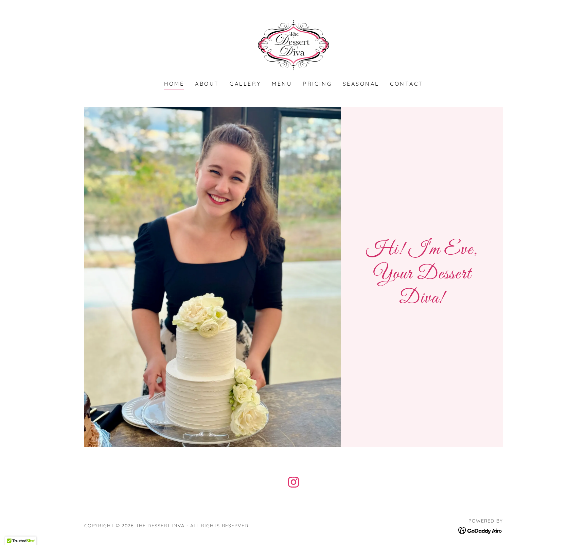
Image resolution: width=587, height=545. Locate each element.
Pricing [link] (317, 83)
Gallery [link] (245, 83)
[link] (293, 45)
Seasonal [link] (361, 83)
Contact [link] (406, 83)
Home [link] (174, 83)
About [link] (207, 83)
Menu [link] (282, 83)
